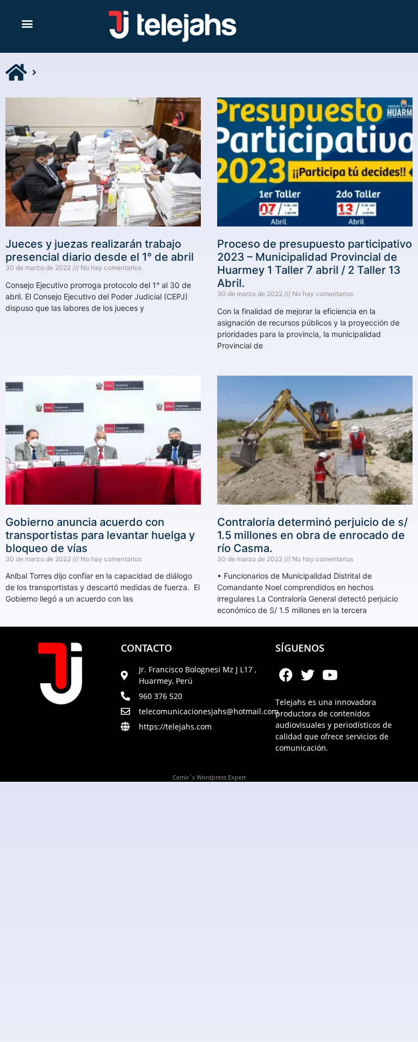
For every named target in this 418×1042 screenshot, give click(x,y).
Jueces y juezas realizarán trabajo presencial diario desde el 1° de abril (99, 250)
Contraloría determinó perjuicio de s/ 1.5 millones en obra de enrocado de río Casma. (312, 535)
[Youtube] (330, 674)
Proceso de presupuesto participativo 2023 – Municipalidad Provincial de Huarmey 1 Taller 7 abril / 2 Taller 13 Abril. (314, 263)
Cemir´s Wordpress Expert (209, 777)
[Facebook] (286, 674)
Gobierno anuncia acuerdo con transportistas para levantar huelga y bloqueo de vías (100, 535)
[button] (27, 24)
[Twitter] (308, 674)
